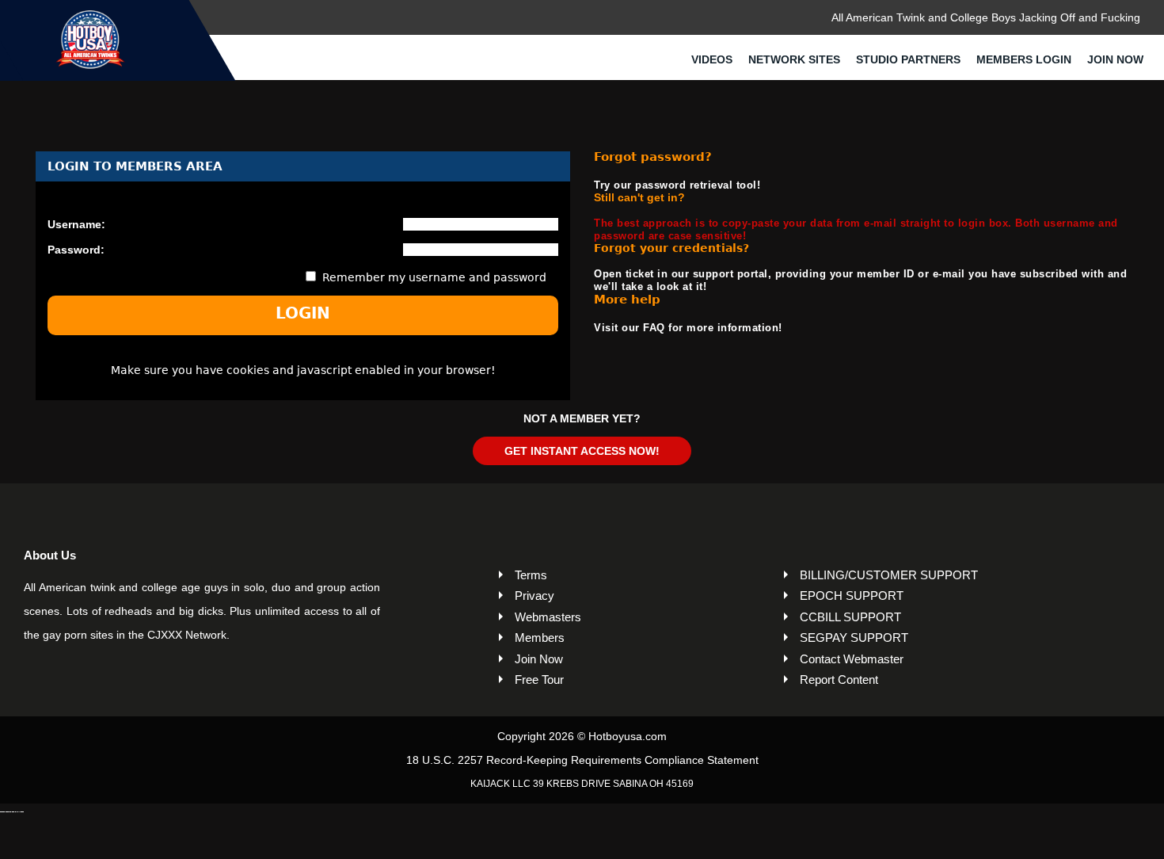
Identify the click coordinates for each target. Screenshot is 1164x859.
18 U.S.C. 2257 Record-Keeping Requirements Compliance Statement (582, 760)
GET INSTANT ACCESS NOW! (582, 451)
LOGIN (303, 313)
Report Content (839, 679)
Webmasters (548, 617)
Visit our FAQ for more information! (688, 328)
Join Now (1115, 59)
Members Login (1023, 59)
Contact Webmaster (851, 659)
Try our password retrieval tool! (677, 185)
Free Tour (539, 679)
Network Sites (794, 59)
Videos (711, 59)
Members (540, 637)
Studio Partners (908, 59)
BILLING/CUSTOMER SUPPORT (889, 575)
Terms (531, 575)
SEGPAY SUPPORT (854, 637)
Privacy (534, 595)
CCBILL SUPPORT (850, 617)
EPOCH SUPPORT (851, 595)
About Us (50, 555)
